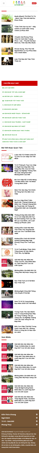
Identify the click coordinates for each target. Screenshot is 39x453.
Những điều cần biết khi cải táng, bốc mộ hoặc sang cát (25, 271)
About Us (29, 434)
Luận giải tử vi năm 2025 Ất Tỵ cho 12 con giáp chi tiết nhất (25, 156)
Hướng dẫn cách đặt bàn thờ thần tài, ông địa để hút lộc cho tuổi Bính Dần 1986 (24, 230)
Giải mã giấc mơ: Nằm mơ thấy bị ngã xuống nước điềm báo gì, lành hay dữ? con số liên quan (24, 389)
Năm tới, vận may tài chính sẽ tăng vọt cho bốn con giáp (25, 192)
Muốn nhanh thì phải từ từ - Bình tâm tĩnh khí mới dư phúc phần (25, 18)
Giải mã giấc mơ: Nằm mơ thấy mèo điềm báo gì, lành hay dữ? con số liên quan (25, 367)
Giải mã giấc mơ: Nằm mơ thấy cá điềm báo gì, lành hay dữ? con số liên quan (24, 346)
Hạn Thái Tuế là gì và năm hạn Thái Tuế (24, 282)
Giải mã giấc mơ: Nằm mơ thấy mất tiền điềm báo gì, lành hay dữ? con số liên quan (24, 357)
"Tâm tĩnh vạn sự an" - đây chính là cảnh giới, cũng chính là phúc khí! (25, 28)
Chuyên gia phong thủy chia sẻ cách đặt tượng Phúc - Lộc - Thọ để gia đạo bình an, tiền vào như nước (25, 40)
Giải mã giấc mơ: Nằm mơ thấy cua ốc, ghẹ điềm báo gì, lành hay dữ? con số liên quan (25, 262)
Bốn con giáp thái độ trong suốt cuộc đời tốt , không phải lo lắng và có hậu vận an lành (25, 329)
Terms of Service (19, 434)
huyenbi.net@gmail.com (22, 431)
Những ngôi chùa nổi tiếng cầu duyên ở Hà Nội (25, 292)
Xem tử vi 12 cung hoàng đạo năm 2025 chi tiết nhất (25, 302)
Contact (9, 431)
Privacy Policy (7, 434)
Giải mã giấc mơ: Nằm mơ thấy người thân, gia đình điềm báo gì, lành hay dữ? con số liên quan (24, 399)
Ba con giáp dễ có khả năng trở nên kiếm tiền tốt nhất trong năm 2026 (25, 181)
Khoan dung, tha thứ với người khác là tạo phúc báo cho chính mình (25, 50)
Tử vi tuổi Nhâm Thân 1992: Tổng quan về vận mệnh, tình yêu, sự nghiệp (25, 251)
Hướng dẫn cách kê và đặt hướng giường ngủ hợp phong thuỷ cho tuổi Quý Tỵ (24, 241)
